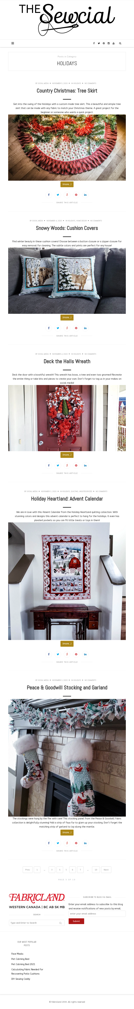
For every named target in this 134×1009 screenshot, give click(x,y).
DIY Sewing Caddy (20, 979)
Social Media (43, 83)
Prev (27, 870)
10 (96, 870)
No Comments (90, 83)
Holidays (77, 83)
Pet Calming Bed (20, 959)
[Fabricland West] (67, 19)
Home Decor (81, 220)
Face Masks (17, 953)
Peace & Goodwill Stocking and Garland (67, 687)
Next (106, 870)
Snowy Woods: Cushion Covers (67, 228)
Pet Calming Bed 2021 (23, 964)
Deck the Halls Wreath (67, 361)
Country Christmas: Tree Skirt (67, 90)
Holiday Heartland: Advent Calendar (67, 498)
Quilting (74, 491)
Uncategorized (85, 491)
